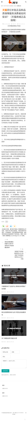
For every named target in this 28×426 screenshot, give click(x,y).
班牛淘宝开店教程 (8, 6)
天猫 (15, 6)
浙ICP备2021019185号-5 (18, 412)
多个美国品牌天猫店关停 (9, 338)
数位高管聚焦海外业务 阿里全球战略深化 (14, 313)
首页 (2, 6)
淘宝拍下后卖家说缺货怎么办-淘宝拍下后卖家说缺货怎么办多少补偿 (18, 255)
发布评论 (5, 371)
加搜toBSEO (5, 388)
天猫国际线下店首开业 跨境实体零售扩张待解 (14, 287)
